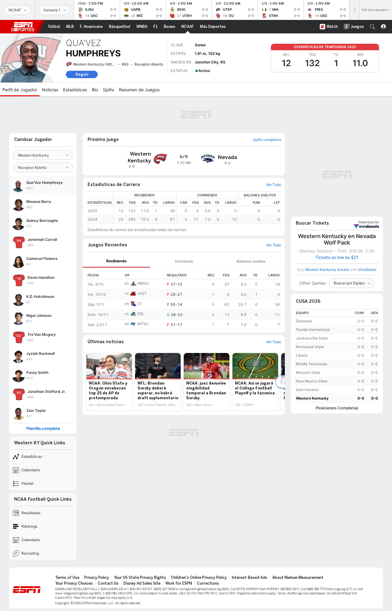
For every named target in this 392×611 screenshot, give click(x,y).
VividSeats (368, 222)
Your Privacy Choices (74, 583)
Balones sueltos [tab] (251, 261)
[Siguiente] (354, 10)
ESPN (22, 26)
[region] (197, 207)
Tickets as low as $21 (336, 257)
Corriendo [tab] (184, 261)
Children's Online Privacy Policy (199, 577)
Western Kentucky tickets (327, 269)
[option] (109, 382)
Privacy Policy (96, 577)
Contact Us (108, 583)
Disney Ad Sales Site (141, 583)
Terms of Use (67, 577)
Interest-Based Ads (249, 577)
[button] (372, 26)
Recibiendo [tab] (116, 261)
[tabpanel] (184, 299)
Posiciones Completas (337, 408)
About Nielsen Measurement (297, 577)
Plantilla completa (43, 428)
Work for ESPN (178, 583)
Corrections (208, 583)
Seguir (82, 74)
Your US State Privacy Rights (140, 577)
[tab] (116, 261)
